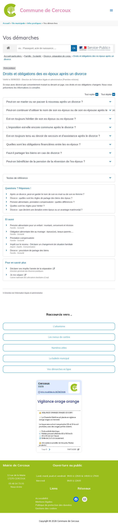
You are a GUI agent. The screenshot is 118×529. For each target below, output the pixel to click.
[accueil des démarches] (8, 47)
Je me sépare (17, 275)
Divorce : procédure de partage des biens (29, 250)
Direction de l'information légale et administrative (24, 293)
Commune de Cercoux (45, 10)
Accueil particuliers (13, 56)
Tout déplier (106, 94)
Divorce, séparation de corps (57, 56)
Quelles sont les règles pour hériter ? (27, 206)
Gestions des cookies (46, 508)
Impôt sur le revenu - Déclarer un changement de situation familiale (41, 244)
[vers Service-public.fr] (95, 48)
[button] (59, 102)
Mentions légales (43, 501)
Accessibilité (41, 498)
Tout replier (90, 94)
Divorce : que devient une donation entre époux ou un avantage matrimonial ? (46, 209)
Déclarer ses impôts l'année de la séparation (31, 268)
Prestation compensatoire (22, 238)
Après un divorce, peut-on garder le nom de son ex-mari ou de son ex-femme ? (47, 194)
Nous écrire (16, 486)
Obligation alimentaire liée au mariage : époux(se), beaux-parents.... (41, 231)
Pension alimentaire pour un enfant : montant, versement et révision (41, 225)
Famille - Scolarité (33, 56)
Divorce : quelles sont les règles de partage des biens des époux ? (41, 198)
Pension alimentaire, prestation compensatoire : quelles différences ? (42, 202)
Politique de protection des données (53, 505)
